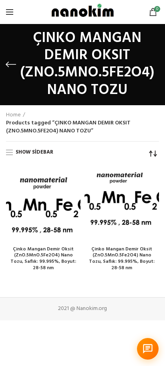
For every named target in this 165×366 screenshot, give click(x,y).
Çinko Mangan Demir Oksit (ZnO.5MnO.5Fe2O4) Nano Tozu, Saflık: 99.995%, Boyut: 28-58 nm (43, 258)
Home (13, 115)
